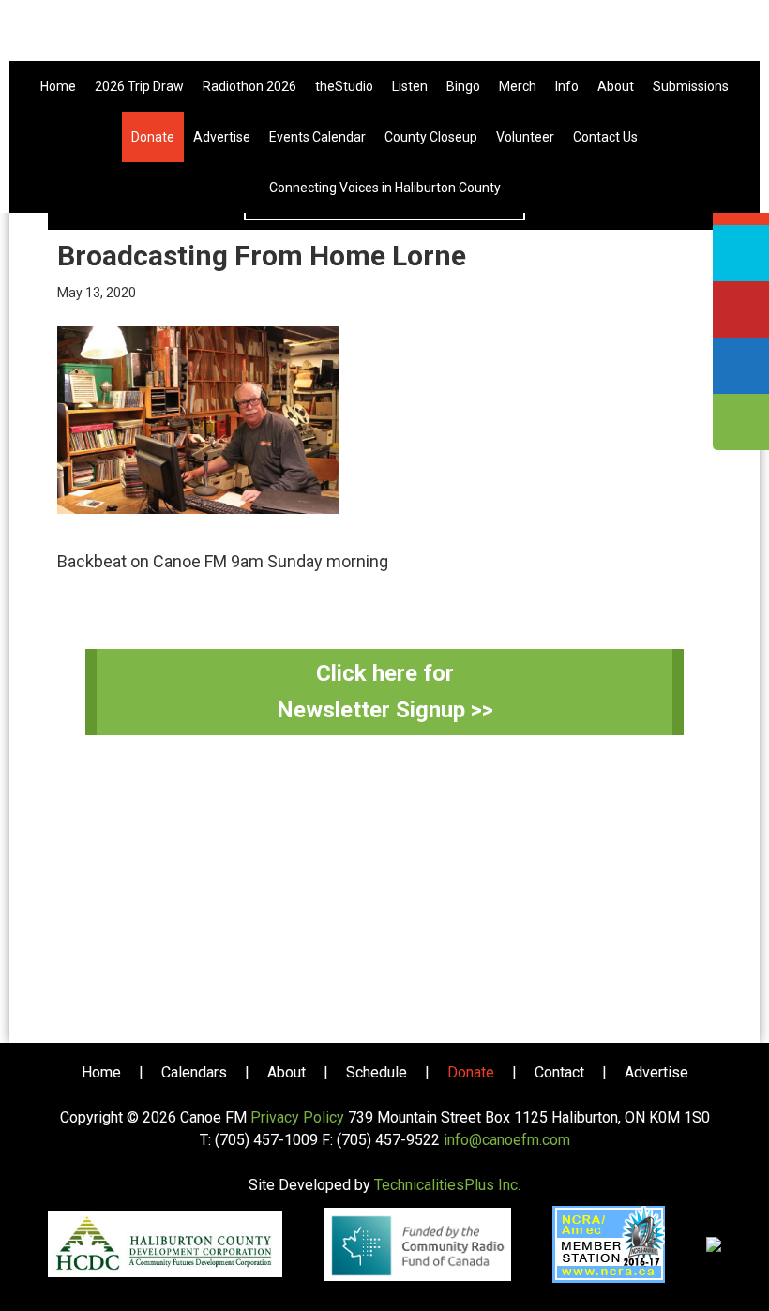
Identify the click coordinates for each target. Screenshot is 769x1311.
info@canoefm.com (507, 1140)
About (286, 1072)
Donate (470, 1072)
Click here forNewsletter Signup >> (385, 691)
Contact (559, 1072)
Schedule (376, 1072)
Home (101, 1072)
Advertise (656, 1072)
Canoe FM (384, 37)
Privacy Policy (297, 1117)
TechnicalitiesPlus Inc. (447, 1185)
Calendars (194, 1072)
